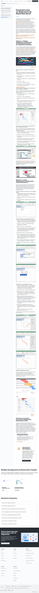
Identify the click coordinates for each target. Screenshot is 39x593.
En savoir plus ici (20, 441)
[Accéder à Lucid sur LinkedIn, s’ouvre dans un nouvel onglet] (1, 590)
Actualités (2, 573)
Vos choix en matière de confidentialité (21, 588)
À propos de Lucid (3, 568)
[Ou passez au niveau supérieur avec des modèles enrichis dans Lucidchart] (26, 404)
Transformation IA (28, 555)
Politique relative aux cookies (9, 588)
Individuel (2, 553)
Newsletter (15, 580)
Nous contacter (3, 560)
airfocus (14, 555)
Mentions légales (13, 586)
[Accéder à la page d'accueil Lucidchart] (4, 3)
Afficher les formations (5, 543)
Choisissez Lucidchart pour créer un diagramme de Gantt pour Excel (6, 15)
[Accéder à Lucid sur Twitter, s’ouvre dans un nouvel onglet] (3, 590)
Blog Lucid (14, 573)
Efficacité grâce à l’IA (29, 550)
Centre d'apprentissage (16, 570)
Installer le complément (20, 87)
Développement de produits (30, 560)
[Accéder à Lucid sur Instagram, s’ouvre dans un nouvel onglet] (5, 590)
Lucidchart (15, 550)
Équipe (2, 555)
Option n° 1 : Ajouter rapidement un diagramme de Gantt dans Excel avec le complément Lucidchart (6, 8)
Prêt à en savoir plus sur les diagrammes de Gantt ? (5, 17)
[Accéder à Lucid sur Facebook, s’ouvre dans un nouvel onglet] (7, 590)
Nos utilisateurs (3, 570)
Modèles (14, 575)
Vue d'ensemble (9, 3)
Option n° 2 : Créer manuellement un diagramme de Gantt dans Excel (6, 10)
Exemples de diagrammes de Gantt (6, 13)
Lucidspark (15, 553)
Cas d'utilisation (14, 3)
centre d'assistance (25, 161)
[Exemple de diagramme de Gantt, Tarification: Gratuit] (6, 484)
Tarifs (17, 3)
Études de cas (15, 578)
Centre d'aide (15, 568)
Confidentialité (7, 586)
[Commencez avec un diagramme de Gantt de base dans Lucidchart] (26, 384)
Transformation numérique (30, 553)
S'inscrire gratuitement (26, 460)
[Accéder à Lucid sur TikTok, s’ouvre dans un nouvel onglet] (12, 590)
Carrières (2, 575)
